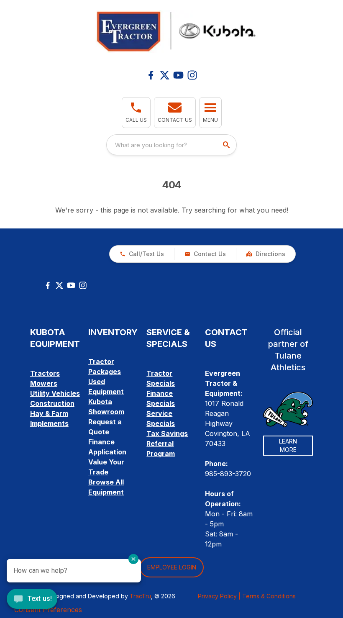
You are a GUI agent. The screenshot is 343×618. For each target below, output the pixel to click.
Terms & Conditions (269, 596)
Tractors (45, 373)
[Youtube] (178, 75)
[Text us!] (32, 599)
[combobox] (171, 145)
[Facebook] (151, 75)
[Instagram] (192, 75)
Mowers (43, 383)
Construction (52, 403)
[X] (164, 75)
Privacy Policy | (219, 596)
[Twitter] (59, 285)
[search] (227, 144)
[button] (136, 112)
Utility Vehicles (55, 393)
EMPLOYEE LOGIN (171, 567)
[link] (265, 254)
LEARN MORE (288, 445)
